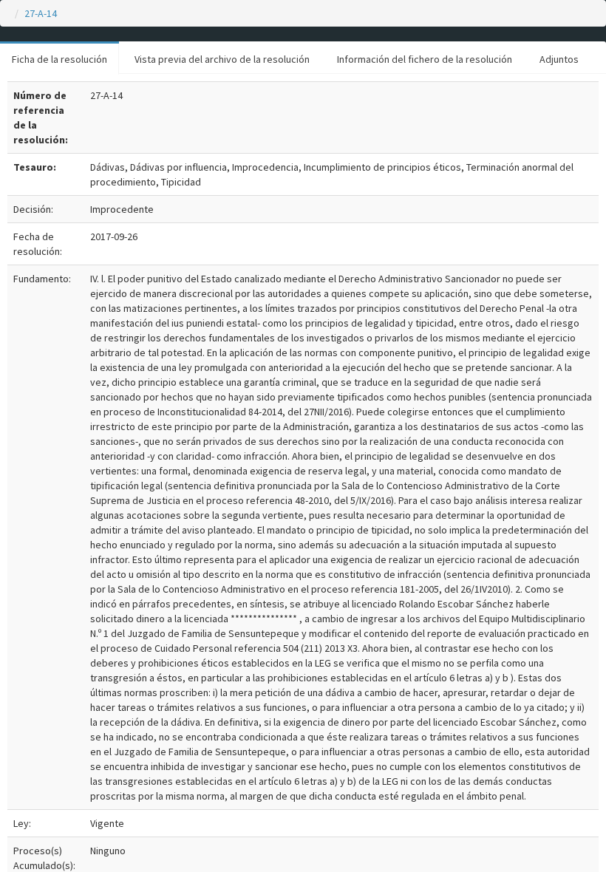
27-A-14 (40, 13)
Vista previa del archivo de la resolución (222, 59)
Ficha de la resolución (59, 59)
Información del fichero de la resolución (424, 59)
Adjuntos (559, 59)
